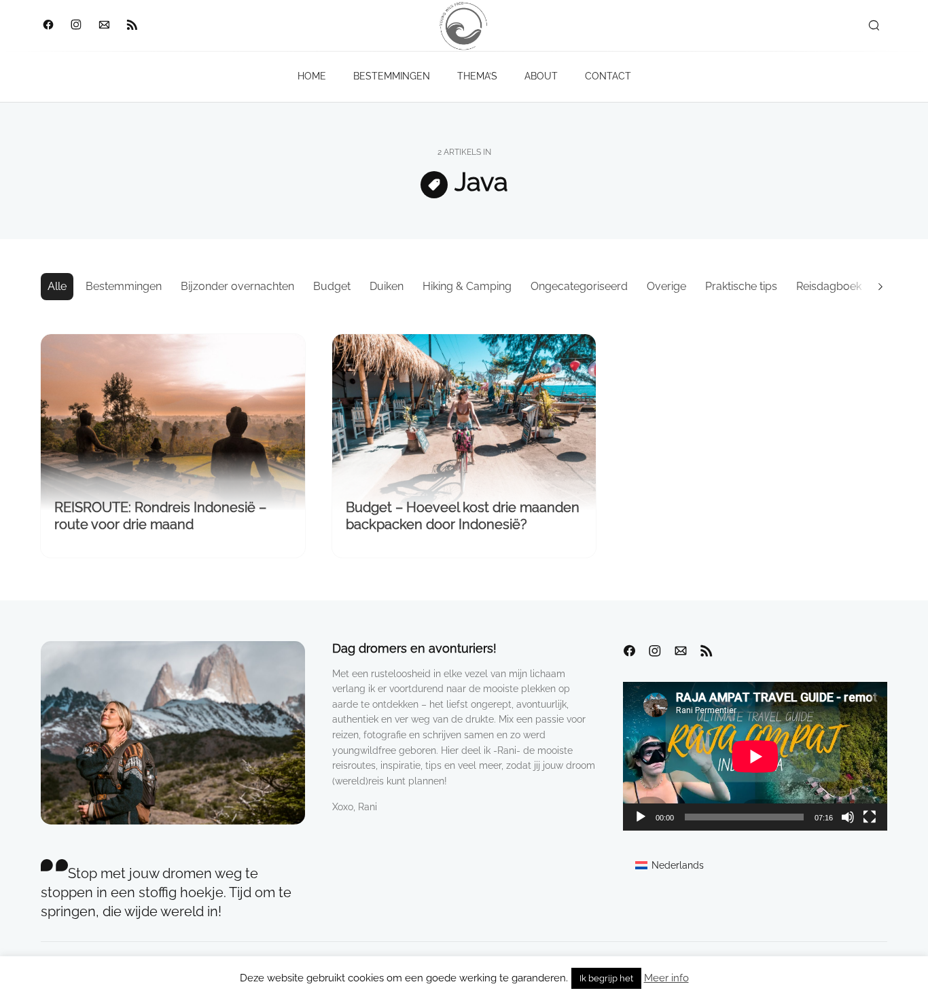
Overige (666, 286)
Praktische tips (741, 286)
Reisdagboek (828, 286)
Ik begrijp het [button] (606, 978)
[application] (755, 756)
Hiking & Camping (467, 286)
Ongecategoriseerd (579, 286)
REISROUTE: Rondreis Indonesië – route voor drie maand (160, 515)
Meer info (666, 978)
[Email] (103, 26)
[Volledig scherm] (869, 817)
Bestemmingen (124, 286)
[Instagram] (76, 26)
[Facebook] (48, 26)
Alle (57, 286)
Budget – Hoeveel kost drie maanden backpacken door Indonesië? (462, 515)
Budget (332, 286)
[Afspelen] (640, 817)
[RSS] (131, 26)
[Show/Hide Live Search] (873, 25)
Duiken (387, 286)
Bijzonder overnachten (237, 286)
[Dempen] (848, 817)
